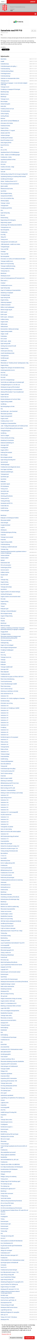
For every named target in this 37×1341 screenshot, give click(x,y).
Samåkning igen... (5, 358)
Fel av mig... (3, 654)
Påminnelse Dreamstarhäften (8, 909)
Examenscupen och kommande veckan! (10, 972)
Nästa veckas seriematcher (7, 986)
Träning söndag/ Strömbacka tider (9, 851)
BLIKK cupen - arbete (6, 341)
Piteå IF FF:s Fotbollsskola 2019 (8, 1003)
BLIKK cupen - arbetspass (7, 317)
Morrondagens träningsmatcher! (9, 647)
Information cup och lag (7, 703)
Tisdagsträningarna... (6, 430)
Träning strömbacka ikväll (7, 926)
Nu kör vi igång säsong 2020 (8, 863)
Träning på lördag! (5, 500)
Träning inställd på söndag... (8, 268)
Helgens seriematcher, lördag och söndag (11, 998)
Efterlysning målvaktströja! (7, 955)
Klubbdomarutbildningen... (7, 471)
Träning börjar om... (5, 271)
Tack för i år (3, 1267)
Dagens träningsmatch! (6, 416)
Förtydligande (4, 1216)
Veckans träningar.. (5, 135)
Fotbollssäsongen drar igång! (8, 768)
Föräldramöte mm (5, 1039)
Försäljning (3, 727)
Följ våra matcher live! (6, 814)
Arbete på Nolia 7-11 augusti (8, 130)
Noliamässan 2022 (5, 562)
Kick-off (3, 652)
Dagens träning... (5, 128)
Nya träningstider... (5, 229)
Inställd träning (4, 508)
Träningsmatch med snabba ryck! (9, 241)
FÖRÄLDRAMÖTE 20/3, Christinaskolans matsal (12, 1260)
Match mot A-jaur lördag (7, 918)
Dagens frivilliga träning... (7, 616)
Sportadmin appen (5, 484)
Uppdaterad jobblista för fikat (8, 159)
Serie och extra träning (6, 829)
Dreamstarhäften (5, 756)
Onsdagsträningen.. (5, 295)
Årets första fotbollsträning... (8, 679)
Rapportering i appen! (6, 222)
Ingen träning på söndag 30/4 (8, 459)
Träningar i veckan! (5, 203)
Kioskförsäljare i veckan (7, 913)
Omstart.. (3, 1100)
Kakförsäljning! (4, 1027)
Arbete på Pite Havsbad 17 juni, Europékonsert (12, 392)
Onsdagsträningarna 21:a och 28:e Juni (10, 384)
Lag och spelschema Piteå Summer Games (11, 964)
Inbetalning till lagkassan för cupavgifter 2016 (12, 1282)
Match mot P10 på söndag (7, 263)
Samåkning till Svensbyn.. (7, 137)
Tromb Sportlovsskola (6, 867)
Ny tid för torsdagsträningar (7, 379)
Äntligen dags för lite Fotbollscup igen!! (10, 1181)
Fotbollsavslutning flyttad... (7, 71)
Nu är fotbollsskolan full (7, 1243)
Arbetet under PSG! (5, 133)
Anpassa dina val (6, 1334)
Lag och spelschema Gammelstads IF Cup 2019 (12, 943)
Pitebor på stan (4, 742)
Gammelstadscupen (6, 947)
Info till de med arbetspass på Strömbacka (11, 1208)
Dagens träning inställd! (6, 401)
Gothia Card (4, 162)
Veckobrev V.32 (4, 713)
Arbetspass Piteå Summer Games (9, 1307)
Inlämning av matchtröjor (7, 780)
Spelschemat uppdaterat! (7, 1095)
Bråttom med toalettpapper (7, 307)
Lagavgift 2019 (4, 969)
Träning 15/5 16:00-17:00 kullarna (9, 1317)
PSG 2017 (3, 1214)
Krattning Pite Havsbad (6, 452)
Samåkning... (4, 433)
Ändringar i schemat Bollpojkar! (8, 611)
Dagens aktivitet (5, 394)
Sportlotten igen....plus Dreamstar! (9, 411)
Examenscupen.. (5, 974)
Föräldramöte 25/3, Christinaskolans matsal (11, 1049)
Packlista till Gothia (5, 125)
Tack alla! (3, 171)
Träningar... (3, 659)
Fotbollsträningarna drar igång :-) (9, 66)
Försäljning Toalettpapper (7, 650)
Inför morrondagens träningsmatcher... (10, 1010)
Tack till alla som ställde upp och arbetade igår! (12, 382)
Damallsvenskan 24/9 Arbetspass (9, 1169)
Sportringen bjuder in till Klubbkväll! (9, 1262)
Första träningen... (5, 1143)
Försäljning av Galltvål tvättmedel (9, 546)
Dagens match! (4, 418)
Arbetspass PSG (5, 991)
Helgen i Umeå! (4, 333)
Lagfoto (3, 527)
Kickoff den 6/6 (4, 396)
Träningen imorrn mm (6, 657)
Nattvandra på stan (5, 860)
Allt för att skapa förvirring (7, 993)
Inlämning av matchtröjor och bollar (9, 691)
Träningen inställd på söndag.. (8, 266)
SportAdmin (4, 589)
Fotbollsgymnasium (6, 73)
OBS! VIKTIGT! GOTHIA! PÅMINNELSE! (10, 120)
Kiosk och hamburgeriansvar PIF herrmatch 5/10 (12, 278)
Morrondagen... (4, 101)
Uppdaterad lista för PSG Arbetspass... (10, 152)
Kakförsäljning (4, 1034)
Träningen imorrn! (5, 87)
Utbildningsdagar (5, 464)
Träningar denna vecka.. (6, 1088)
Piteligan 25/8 (4, 1071)
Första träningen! (5, 510)
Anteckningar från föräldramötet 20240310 (11, 225)
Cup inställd (4, 858)
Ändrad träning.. (5, 217)
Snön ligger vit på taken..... (7, 469)
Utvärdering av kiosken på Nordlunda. (10, 897)
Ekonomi (3, 215)
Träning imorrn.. (4, 239)
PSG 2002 (3, 599)
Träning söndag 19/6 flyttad (7, 1297)
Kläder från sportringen (6, 843)
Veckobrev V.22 (4, 734)
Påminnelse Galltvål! (5, 520)
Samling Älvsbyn (5, 116)
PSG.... (2, 210)
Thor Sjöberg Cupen (6, 1090)
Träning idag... (4, 933)
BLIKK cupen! (4, 312)
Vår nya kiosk (4, 996)
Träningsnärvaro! (5, 474)
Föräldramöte (4, 232)
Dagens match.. (4, 321)
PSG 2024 (3, 164)
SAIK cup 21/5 (4, 1314)
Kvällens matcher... (5, 572)
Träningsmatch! (4, 205)
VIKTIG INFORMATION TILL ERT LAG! (9, 1159)
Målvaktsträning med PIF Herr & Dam (10, 783)
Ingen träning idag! (5, 287)
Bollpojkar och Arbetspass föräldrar (10, 517)
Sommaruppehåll (5, 945)
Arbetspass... (4, 530)
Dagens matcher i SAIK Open (8, 1001)
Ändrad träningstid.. (5, 104)
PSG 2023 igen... (5, 375)
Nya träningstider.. (5, 256)
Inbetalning (3, 603)
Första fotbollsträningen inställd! (9, 684)
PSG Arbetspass (5, 486)
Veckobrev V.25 (4, 725)
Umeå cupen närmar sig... (7, 350)
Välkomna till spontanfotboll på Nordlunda (11, 1200)
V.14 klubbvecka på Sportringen (8, 1037)
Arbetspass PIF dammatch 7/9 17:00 (10, 1289)
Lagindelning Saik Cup (6, 1309)
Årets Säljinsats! (5, 671)
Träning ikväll (4, 766)
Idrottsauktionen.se (5, 884)
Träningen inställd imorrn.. (7, 261)
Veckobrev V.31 (4, 715)
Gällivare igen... (4, 324)
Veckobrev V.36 (4, 696)
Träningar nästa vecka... (6, 1015)
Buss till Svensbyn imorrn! (7, 140)
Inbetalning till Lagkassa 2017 (8, 1188)
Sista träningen (4, 522)
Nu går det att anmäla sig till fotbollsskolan (11, 1245)
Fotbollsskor (4, 336)
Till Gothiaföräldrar (5, 111)
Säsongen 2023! (5, 445)
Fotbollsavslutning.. (5, 68)
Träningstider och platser (7, 826)
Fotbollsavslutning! (5, 76)
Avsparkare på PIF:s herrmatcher (9, 1064)
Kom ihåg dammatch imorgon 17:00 (9, 1272)
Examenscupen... (5, 1129)
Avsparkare (3, 1105)
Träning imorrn (4, 488)
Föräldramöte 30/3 (5, 674)
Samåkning (3, 404)
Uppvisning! (4, 976)
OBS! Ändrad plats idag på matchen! (10, 836)
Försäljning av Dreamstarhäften (8, 423)
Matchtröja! (3, 96)
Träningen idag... (5, 549)
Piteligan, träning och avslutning (8, 1176)
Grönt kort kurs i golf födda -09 (8, 1300)
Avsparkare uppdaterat (6, 1073)
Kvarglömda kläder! (5, 525)
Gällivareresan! (4, 326)
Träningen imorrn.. (5, 99)
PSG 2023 (3, 377)
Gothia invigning (5, 113)
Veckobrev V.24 (4, 729)
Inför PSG (3, 372)
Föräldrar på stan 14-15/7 (7, 421)
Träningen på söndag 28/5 (7, 1236)
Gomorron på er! (5, 570)
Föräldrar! (3, 283)
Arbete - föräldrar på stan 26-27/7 (9, 181)
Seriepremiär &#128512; (7, 195)
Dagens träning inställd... (7, 331)
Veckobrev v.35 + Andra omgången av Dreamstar (13, 698)
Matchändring (4, 938)
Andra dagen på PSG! (6, 142)
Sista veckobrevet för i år (7, 693)
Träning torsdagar (5, 754)
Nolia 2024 (3, 106)
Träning (2, 1219)
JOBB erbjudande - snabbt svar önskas (10, 244)
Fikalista (3, 620)
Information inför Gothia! (7, 123)
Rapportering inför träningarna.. (8, 220)
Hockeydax (3, 1265)
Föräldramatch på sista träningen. (9, 1269)
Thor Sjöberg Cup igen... (7, 1183)
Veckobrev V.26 (4, 722)
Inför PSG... (3, 1110)
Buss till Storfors (5, 145)
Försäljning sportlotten (6, 208)
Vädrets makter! (5, 557)
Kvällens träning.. (5, 319)
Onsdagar (3, 251)
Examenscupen (4, 1226)
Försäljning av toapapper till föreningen (10, 89)
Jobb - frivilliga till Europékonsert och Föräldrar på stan (14, 425)
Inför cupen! (4, 1093)
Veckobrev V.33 (4, 710)
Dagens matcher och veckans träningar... (11, 591)
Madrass (3, 118)
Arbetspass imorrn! (5, 275)
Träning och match (5, 940)
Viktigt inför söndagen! (6, 1250)
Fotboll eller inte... (5, 505)
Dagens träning (4, 582)
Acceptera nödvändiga (16, 1337)
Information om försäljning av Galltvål (10, 708)
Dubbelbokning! (5, 63)
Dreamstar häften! (5, 1076)
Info (2, 1042)
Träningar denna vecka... (7, 1083)
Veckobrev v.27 (4, 720)
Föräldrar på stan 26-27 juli (7, 108)
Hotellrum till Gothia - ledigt (7, 166)
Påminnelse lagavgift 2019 (7, 950)
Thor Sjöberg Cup (5, 1186)
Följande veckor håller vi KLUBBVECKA (10, 1164)
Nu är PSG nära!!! (5, 584)
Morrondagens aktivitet (6, 457)
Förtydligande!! (4, 447)
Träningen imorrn (5, 80)
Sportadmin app (5, 491)
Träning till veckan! (5, 1025)
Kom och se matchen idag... (7, 198)
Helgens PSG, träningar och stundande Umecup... (13, 367)
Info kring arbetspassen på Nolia (9, 1085)
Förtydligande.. (4, 1124)
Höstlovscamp (4, 889)
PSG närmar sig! (5, 959)
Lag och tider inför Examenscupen (9, 979)
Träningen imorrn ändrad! (7, 537)
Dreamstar (3, 534)
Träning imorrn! (4, 493)
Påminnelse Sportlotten (6, 413)
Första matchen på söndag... (8, 438)
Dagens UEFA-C (5, 450)
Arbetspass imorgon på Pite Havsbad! (10, 387)
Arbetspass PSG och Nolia (7, 1136)
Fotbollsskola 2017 (5, 1253)
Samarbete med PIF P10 (11, 30)
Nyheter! (3, 560)
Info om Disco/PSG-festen (7, 1203)
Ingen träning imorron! (6, 797)
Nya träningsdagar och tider (7, 406)
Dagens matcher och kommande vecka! (10, 596)
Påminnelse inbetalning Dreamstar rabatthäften (12, 1061)
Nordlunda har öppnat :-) (7, 1126)
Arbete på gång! (5, 200)
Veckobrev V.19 (4, 751)
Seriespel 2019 (4, 1022)
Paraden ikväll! (4, 574)
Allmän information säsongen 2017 (9, 1255)
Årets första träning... (6, 686)
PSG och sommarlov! (6, 565)
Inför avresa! (4, 338)
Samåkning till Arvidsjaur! (7, 179)
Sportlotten (3, 191)
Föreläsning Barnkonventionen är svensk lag (12, 880)
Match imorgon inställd (6, 778)
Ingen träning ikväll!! (5, 343)
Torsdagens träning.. (6, 634)
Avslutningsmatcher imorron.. (8, 370)
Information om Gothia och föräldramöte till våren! (13, 258)
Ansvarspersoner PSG (6, 1302)
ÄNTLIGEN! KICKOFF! (6, 1051)
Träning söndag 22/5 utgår (7, 1305)
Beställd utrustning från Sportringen (9, 1134)
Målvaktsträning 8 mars (6, 870)
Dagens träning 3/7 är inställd (8, 1286)
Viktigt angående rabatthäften (8, 1154)
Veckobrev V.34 (4, 705)
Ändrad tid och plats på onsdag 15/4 (10, 846)
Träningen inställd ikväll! (6, 667)
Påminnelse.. (4, 1141)
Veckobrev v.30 (4, 717)
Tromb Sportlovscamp (6, 681)
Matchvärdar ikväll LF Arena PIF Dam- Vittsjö (11, 930)
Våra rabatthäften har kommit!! (8, 1152)
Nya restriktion (4, 853)
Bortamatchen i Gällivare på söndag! (10, 329)
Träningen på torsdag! (6, 587)
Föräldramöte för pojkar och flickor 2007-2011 (12, 676)
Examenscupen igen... (6, 1223)
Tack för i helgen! (5, 435)
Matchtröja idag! (5, 91)
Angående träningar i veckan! (8, 984)
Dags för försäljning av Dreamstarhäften (11, 290)
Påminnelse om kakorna (7, 1018)
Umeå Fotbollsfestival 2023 (7, 353)
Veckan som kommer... (6, 911)
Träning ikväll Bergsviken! (7, 761)
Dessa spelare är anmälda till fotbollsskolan (12, 1240)
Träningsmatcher (5, 746)
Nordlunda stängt (5, 700)
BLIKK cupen (4, 314)
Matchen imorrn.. (5, 94)
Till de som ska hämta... (6, 640)
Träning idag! (4, 1231)
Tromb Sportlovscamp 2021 (8, 771)
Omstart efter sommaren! (7, 1193)
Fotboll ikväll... (4, 957)
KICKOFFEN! (4, 1044)
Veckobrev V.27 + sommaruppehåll (9, 812)
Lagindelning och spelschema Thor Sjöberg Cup (13, 1097)
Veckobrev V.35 (4, 795)
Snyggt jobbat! (4, 631)
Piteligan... (3, 1174)
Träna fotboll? (4, 1056)
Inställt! (2, 61)
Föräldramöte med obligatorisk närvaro (10, 467)
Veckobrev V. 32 (5, 805)
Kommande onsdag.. (6, 935)
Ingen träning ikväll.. (5, 297)
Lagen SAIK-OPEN (5, 1008)
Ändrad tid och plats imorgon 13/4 (9, 848)
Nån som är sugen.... (6, 1139)
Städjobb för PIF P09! (6, 967)
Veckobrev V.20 (4, 834)
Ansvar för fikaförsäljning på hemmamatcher (12, 428)
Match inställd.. (4, 186)
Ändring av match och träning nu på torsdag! (12, 792)
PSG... (2, 1117)
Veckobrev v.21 (4, 739)
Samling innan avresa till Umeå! (8, 346)
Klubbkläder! (4, 1030)
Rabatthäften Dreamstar (7, 916)
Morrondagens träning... (7, 193)
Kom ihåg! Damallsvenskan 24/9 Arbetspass (12, 1166)
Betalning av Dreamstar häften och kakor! (11, 1005)
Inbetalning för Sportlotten (7, 440)
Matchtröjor (3, 273)
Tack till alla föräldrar (6, 1198)
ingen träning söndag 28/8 (7, 1274)
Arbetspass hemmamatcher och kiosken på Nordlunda (14, 981)
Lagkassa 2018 (4, 1102)
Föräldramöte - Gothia (6, 157)
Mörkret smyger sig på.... (7, 309)
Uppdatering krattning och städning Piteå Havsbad (13, 176)
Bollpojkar (3, 481)
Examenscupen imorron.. (7, 1122)
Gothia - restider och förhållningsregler (10, 154)
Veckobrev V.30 (4, 809)
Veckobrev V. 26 (5, 817)
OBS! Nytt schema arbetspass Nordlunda (11, 921)
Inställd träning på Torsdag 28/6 (8, 1112)
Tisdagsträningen (5, 246)
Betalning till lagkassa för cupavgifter (10, 1312)
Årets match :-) (4, 280)
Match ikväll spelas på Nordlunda (9, 962)
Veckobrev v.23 (4, 732)
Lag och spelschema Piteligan (8, 1277)
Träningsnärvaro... (5, 355)
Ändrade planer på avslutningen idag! (10, 899)
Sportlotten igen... (5, 476)
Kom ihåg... (3, 234)
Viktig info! (3, 237)
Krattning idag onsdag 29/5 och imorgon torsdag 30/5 (14, 174)
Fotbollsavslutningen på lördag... (9, 532)
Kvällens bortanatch (5, 304)
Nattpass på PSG (5, 1248)
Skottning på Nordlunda (7, 496)
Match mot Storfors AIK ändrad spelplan (11, 831)
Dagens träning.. (5, 348)
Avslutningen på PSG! (6, 567)
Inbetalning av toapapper (7, 292)
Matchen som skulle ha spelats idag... (10, 906)
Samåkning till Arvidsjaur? (7, 923)
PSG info (3, 618)
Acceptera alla (29, 1337)
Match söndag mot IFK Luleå (8, 788)
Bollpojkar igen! (4, 608)
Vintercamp (3, 882)
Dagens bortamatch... (6, 169)
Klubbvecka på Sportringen (7, 877)
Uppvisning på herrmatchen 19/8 (9, 1080)
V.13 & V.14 (3, 855)
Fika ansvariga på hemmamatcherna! (10, 183)
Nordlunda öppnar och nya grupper (9, 737)
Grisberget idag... (5, 642)
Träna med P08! (4, 249)
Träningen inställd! (5, 1068)
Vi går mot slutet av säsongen (8, 928)
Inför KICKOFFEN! (5, 1047)
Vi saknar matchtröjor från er (8, 1059)
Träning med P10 (5, 498)
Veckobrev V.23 (4, 824)
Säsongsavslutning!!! (6, 1171)
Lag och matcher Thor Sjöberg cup (9, 1284)
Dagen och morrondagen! (7, 645)
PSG (2, 147)
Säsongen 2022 (4, 669)
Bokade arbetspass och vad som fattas (10, 399)
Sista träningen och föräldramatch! (9, 1066)
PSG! (2, 577)
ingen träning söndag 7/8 (7, 1279)
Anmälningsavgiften (6, 1054)
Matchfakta (3, 59)
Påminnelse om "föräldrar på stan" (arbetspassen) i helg (14, 363)
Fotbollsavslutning (5, 544)
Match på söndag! (5, 625)
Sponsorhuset (4, 462)
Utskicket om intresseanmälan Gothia (10, 78)
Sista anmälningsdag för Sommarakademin (11, 389)
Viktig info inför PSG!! (6, 1205)
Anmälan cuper (4, 1295)
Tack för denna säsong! (6, 688)
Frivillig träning (4, 1196)
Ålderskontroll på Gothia (7, 188)
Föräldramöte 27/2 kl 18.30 (7, 872)
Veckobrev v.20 (4, 744)
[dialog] (18, 1331)
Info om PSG (4, 150)
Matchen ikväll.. (4, 904)
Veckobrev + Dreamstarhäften (8, 790)
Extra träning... (4, 1131)
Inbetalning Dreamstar (6, 988)
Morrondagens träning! (6, 613)
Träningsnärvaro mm (6, 227)
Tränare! (3, 606)
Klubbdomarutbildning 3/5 (7, 442)
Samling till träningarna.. (6, 594)
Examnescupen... (5, 1221)
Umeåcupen (4, 360)
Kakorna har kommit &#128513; (8, 1020)
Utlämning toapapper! (6, 302)
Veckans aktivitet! (5, 555)
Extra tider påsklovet (6, 763)
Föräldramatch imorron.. (7, 285)
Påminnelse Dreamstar (6, 894)
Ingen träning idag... (5, 212)
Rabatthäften (4, 1157)
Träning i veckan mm (6, 952)
